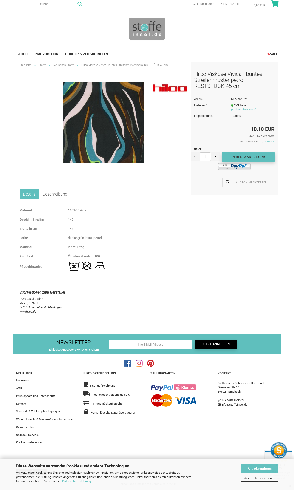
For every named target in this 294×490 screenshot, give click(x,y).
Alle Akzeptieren (260, 468)
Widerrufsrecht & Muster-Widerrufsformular (44, 419)
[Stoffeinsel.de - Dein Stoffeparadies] (147, 28)
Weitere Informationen (259, 478)
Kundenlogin (205, 4)
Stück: (198, 149)
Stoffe (22, 54)
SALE (272, 54)
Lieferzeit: (200, 105)
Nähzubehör (46, 54)
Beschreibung (55, 194)
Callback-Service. (27, 435)
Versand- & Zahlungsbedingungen (38, 411)
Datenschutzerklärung (76, 481)
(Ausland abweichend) (243, 109)
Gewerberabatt (25, 427)
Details (29, 194)
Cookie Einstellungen (29, 442)
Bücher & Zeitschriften (86, 54)
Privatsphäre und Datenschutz (35, 396)
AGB (19, 388)
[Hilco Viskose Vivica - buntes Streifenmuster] (103, 122)
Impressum (23, 380)
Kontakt (21, 403)
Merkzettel (232, 4)
